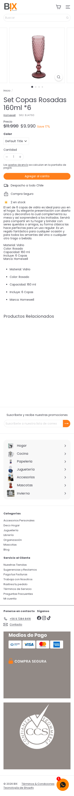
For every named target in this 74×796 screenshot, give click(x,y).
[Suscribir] (66, 423)
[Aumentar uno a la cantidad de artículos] (20, 156)
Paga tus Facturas (15, 574)
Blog (6, 550)
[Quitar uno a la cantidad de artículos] (6, 156)
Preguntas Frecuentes (18, 594)
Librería (8, 535)
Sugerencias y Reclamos (20, 570)
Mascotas (10, 545)
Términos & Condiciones (38, 784)
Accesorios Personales (19, 520)
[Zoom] (58, 77)
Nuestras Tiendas (15, 565)
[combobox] (37, 18)
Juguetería (10, 530)
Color (7, 134)
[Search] (67, 18)
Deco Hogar (11, 525)
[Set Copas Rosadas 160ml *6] (29, 352)
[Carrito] (58, 7)
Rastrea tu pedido (15, 584)
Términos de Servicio (17, 589)
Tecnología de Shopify (18, 788)
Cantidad (10, 150)
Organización (12, 540)
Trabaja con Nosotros (17, 579)
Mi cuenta (9, 599)
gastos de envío (18, 165)
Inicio (6, 90)
